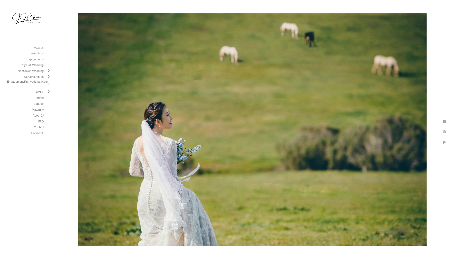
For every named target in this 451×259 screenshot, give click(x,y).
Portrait (39, 98)
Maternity (38, 109)
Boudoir (39, 103)
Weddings (37, 53)
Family (39, 92)
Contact (39, 127)
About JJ (38, 115)
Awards (39, 47)
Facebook (37, 133)
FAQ (41, 121)
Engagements (35, 59)
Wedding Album (33, 77)
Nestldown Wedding (31, 71)
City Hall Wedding (32, 65)
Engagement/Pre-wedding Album (28, 81)
